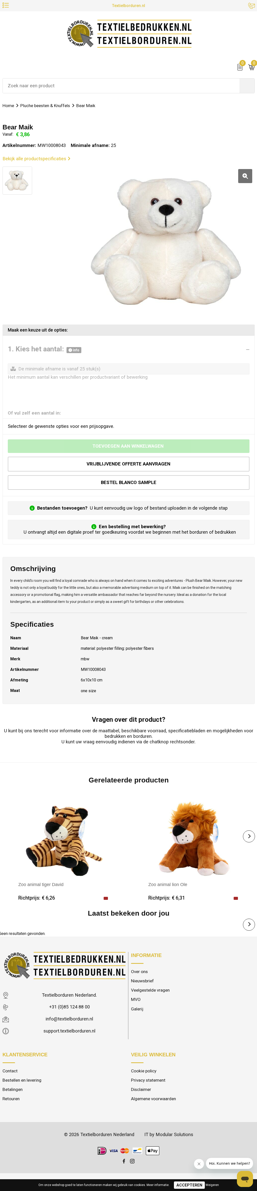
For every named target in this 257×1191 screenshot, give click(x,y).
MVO (136, 999)
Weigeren (212, 1185)
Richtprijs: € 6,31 (166, 898)
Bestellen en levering (22, 1080)
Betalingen (13, 1089)
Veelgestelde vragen (150, 990)
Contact (10, 1070)
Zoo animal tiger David (40, 884)
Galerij (137, 1008)
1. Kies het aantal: (43, 349)
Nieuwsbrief (142, 980)
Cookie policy (143, 1070)
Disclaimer (141, 1089)
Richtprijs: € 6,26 (36, 898)
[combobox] (121, 85)
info (75, 350)
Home (8, 105)
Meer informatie (158, 1185)
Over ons (139, 971)
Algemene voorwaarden (153, 1098)
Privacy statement (148, 1080)
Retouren (11, 1098)
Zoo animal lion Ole (167, 884)
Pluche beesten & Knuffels (45, 105)
